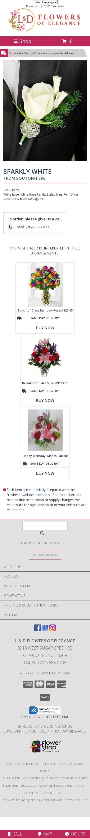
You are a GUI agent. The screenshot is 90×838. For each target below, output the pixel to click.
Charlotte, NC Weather (22, 778)
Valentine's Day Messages (63, 731)
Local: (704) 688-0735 (45, 662)
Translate (57, 6)
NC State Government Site (65, 778)
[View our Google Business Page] (45, 629)
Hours (77, 834)
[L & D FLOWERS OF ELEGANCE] (45, 30)
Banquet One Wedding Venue (45, 726)
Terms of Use (76, 800)
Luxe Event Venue (20, 731)
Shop (25, 41)
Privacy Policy (15, 800)
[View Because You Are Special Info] (45, 357)
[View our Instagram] (52, 629)
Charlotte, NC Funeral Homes (31, 764)
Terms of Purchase (46, 800)
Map (46, 834)
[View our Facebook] (37, 629)
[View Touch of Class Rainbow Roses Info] (45, 285)
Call (16, 834)
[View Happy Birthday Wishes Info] (45, 430)
